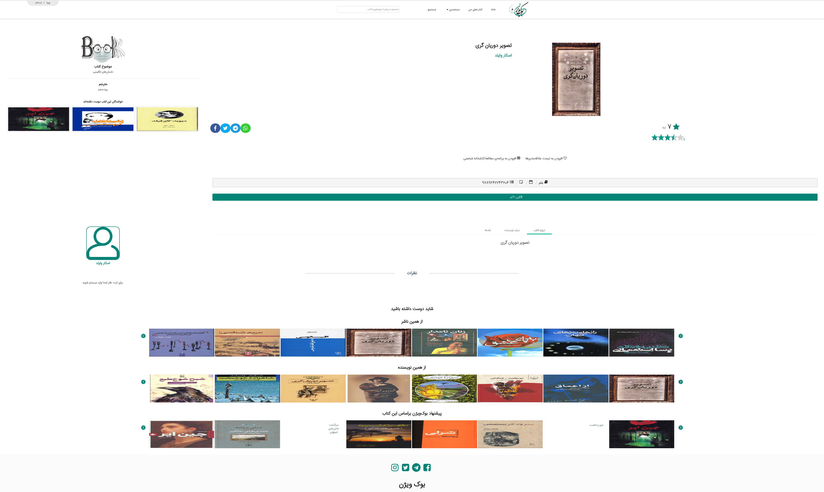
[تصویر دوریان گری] (378, 343)
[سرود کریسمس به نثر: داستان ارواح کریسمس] (510, 434)
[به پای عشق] (510, 343)
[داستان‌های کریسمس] (103, 119)
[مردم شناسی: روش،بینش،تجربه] (247, 343)
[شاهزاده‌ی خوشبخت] (444, 388)
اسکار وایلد (503, 55)
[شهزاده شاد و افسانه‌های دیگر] (378, 388)
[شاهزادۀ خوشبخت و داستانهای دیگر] (247, 388)
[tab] (539, 230)
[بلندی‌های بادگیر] (247, 434)
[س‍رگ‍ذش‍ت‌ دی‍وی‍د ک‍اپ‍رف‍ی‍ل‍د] (167, 119)
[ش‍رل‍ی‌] (444, 434)
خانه (493, 9)
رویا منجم (103, 89)
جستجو (432, 9)
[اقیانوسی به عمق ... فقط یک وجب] (313, 343)
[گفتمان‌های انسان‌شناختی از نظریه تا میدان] (181, 343)
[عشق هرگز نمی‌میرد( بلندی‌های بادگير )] (378, 434)
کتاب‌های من (475, 9)
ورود (48, 3)
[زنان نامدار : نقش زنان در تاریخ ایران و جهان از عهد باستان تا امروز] (444, 343)
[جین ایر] (38, 119)
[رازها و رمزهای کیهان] (575, 343)
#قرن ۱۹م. (515, 197)
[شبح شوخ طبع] (181, 388)
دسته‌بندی (454, 9)
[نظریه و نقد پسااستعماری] (641, 343)
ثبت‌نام (39, 3)
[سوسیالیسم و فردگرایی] (510, 388)
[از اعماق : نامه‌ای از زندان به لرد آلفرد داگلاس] (575, 388)
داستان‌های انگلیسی (103, 72)
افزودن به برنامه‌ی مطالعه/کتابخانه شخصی (490, 158)
